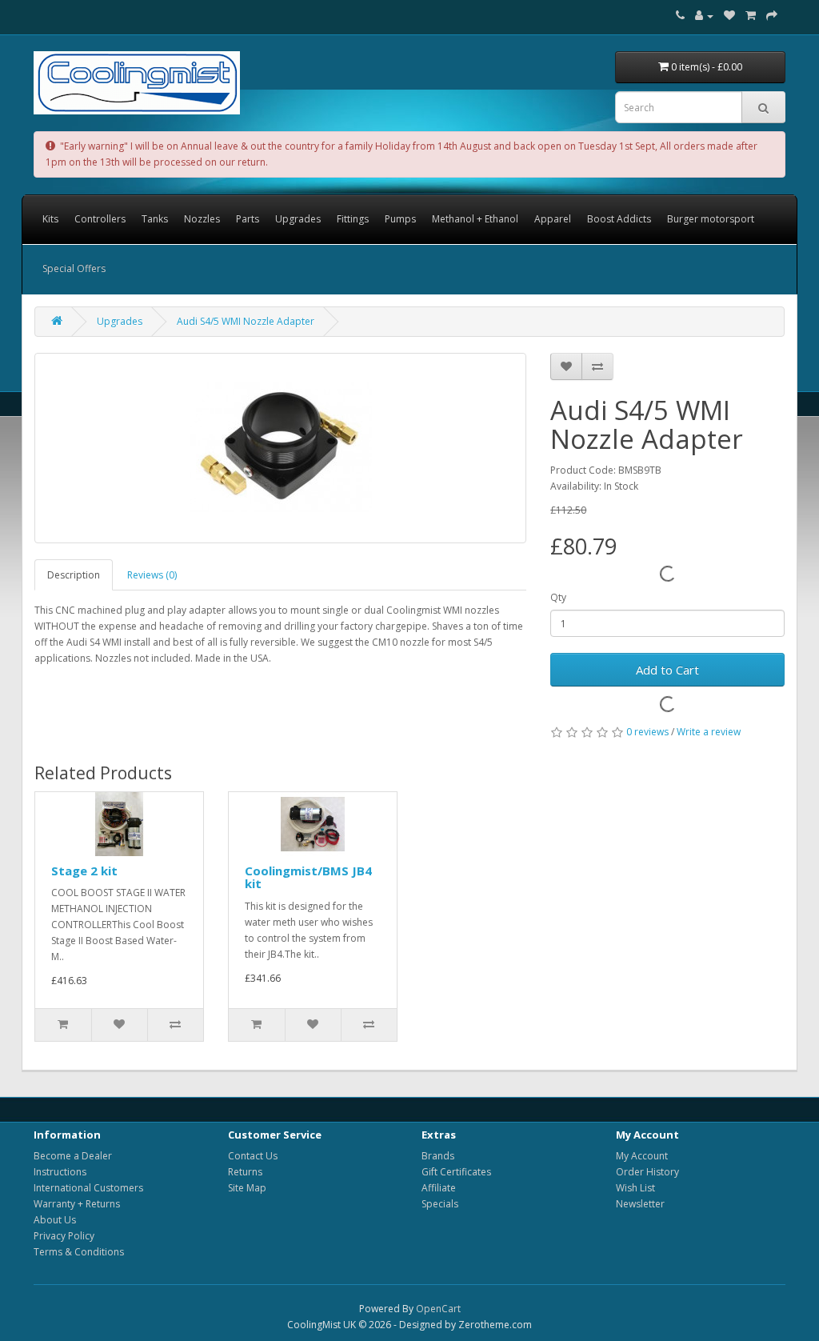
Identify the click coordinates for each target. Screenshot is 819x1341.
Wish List (635, 1188)
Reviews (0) (152, 575)
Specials (439, 1204)
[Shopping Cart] (750, 15)
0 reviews (647, 732)
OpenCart (438, 1308)
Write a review (709, 732)
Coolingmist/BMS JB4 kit (308, 877)
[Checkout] (771, 15)
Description (73, 575)
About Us (55, 1220)
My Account (642, 1156)
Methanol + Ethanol (475, 219)
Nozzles (202, 219)
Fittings (353, 219)
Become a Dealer (73, 1156)
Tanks (155, 219)
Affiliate (438, 1188)
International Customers (88, 1188)
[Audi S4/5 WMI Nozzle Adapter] (280, 448)
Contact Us (253, 1156)
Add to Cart (667, 670)
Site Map (247, 1188)
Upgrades (298, 219)
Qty (558, 597)
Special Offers (74, 268)
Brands (437, 1156)
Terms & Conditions (79, 1252)
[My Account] (704, 15)
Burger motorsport (710, 219)
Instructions (60, 1172)
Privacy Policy (64, 1236)
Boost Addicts (619, 219)
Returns (245, 1172)
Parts (247, 219)
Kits (50, 219)
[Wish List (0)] (729, 15)
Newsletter (640, 1204)
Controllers (100, 219)
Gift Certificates (456, 1172)
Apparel (552, 219)
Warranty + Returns (77, 1204)
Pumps (400, 219)
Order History (647, 1172)
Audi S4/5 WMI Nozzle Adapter (245, 321)
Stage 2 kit (84, 871)
